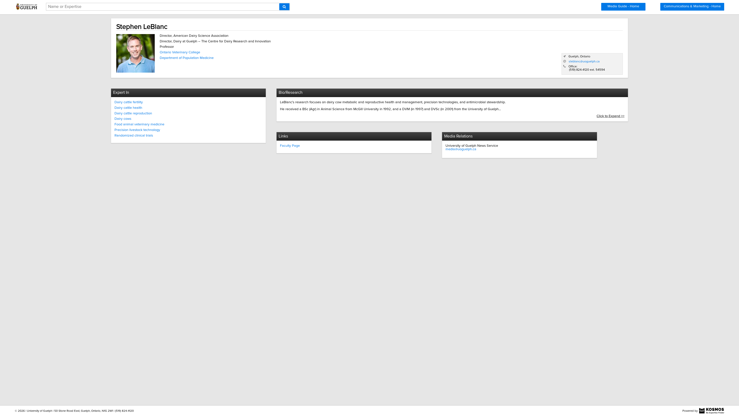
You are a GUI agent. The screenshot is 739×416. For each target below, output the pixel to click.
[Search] (284, 6)
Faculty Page (290, 146)
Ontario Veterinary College (180, 52)
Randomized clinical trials (134, 135)
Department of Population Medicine (187, 58)
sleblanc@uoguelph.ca (584, 61)
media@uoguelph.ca (461, 149)
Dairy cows (123, 119)
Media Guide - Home (623, 6)
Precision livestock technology (137, 130)
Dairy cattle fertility (129, 102)
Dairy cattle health (128, 108)
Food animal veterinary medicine (139, 124)
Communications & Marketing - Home (692, 6)
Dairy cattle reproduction (133, 113)
